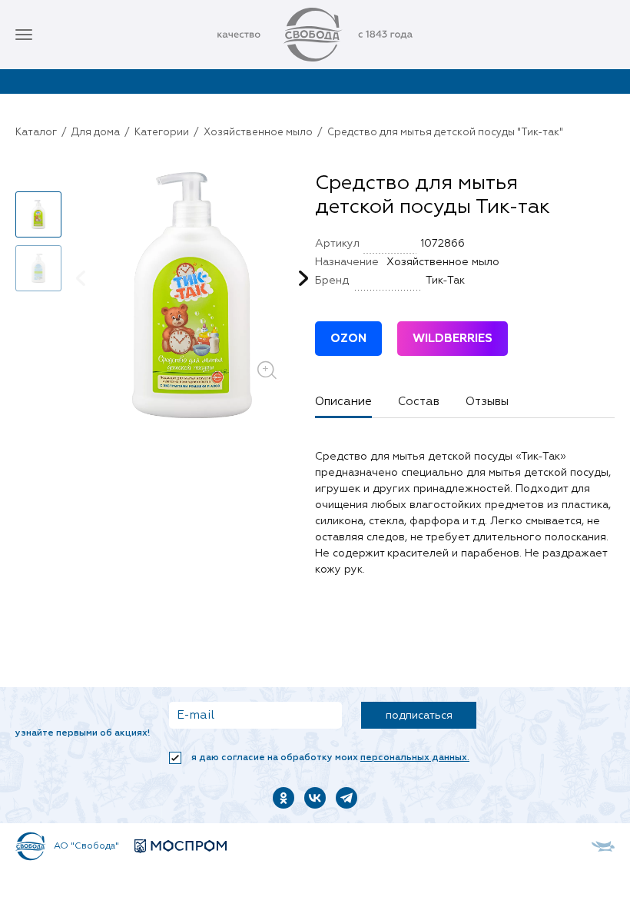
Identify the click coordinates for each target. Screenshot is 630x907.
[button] (38, 178)
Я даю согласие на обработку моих (329, 757)
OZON (348, 338)
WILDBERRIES (452, 338)
